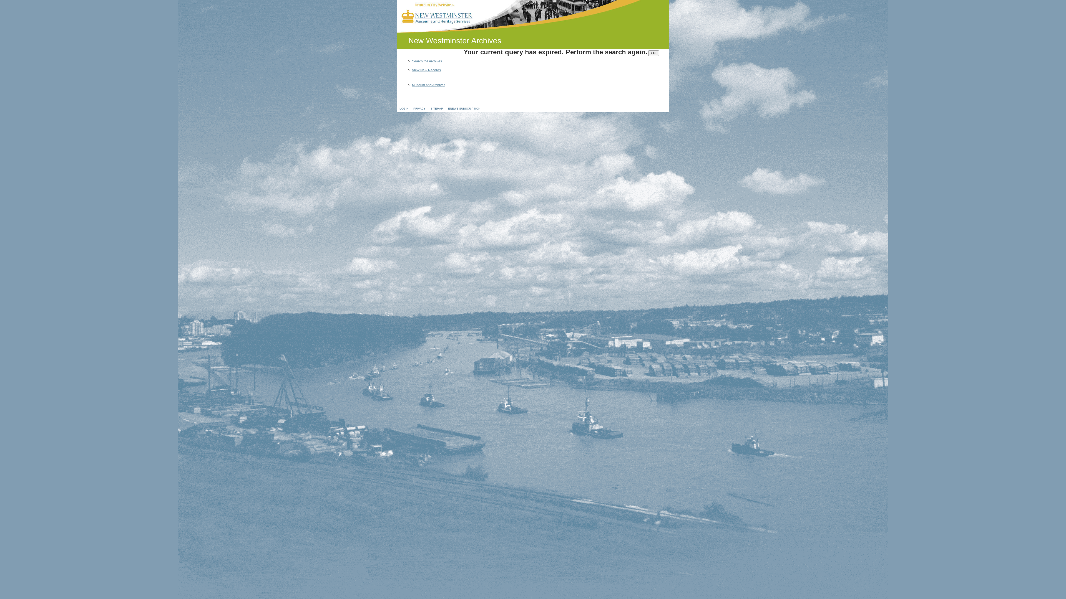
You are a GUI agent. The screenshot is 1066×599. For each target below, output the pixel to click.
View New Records (426, 70)
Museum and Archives (428, 85)
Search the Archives (427, 61)
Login (403, 108)
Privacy (419, 108)
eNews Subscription (464, 108)
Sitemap (437, 108)
